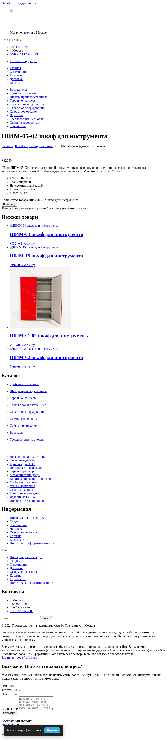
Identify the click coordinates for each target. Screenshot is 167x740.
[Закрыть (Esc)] (3, 734)
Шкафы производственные (28, 97)
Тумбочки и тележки (24, 93)
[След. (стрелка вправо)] (7, 737)
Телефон (8, 690)
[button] (83, 550)
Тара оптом (18, 126)
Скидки (15, 521)
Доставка (16, 528)
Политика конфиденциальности (32, 543)
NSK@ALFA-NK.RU (25, 54)
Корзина (15, 536)
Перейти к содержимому (19, 3)
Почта (6, 694)
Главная (7, 146)
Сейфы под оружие (23, 111)
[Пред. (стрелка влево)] (3, 737)
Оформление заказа (23, 532)
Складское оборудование (27, 108)
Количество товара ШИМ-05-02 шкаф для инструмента (40, 200)
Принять (52, 730)
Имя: (5, 685)
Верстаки (16, 115)
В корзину (9, 204)
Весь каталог (19, 89)
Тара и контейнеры (23, 100)
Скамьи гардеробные (24, 122)
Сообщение (10, 709)
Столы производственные (28, 104)
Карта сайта (18, 539)
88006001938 (19, 47)
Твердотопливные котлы (27, 119)
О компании (18, 525)
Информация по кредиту (27, 517)
